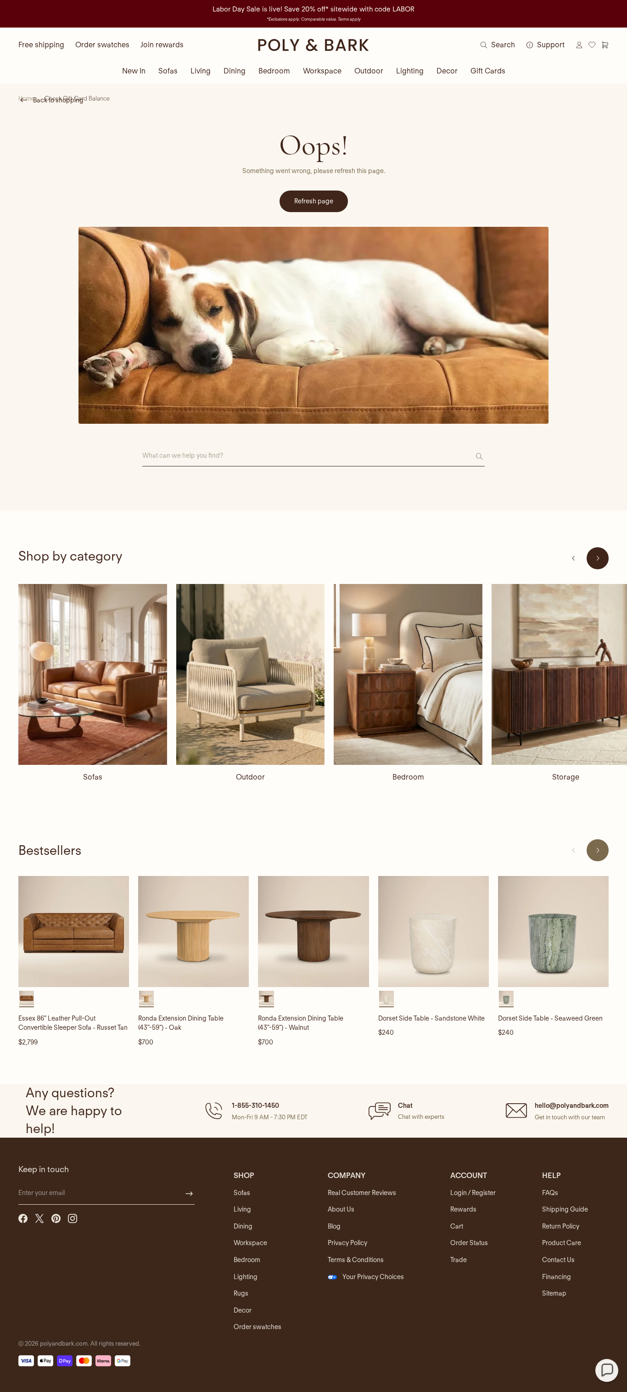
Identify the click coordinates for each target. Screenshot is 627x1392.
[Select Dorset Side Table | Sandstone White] (386, 998)
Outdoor (368, 71)
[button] (255, 1111)
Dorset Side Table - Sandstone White (431, 1018)
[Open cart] (605, 45)
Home (26, 98)
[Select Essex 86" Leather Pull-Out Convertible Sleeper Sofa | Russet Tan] (26, 998)
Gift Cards (487, 71)
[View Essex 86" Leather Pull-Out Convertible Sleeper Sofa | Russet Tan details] (73, 931)
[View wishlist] (592, 45)
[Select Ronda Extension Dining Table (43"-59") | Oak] (146, 998)
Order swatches (102, 44)
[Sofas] (92, 674)
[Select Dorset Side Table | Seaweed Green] (506, 998)
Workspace (322, 71)
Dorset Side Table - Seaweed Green (550, 1018)
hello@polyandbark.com (572, 1105)
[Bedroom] (408, 674)
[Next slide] (598, 558)
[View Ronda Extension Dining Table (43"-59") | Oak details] (193, 931)
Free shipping (41, 44)
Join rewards (162, 44)
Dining (235, 71)
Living (200, 71)
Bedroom (274, 71)
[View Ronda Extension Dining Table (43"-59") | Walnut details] (313, 931)
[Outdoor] (250, 674)
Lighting (410, 71)
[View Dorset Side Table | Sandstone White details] (433, 931)
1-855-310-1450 (255, 1105)
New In (134, 71)
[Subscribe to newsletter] (189, 1193)
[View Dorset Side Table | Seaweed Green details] (553, 931)
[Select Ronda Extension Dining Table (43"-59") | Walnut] (266, 998)
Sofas (168, 71)
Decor (447, 71)
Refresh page (313, 201)
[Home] (313, 45)
